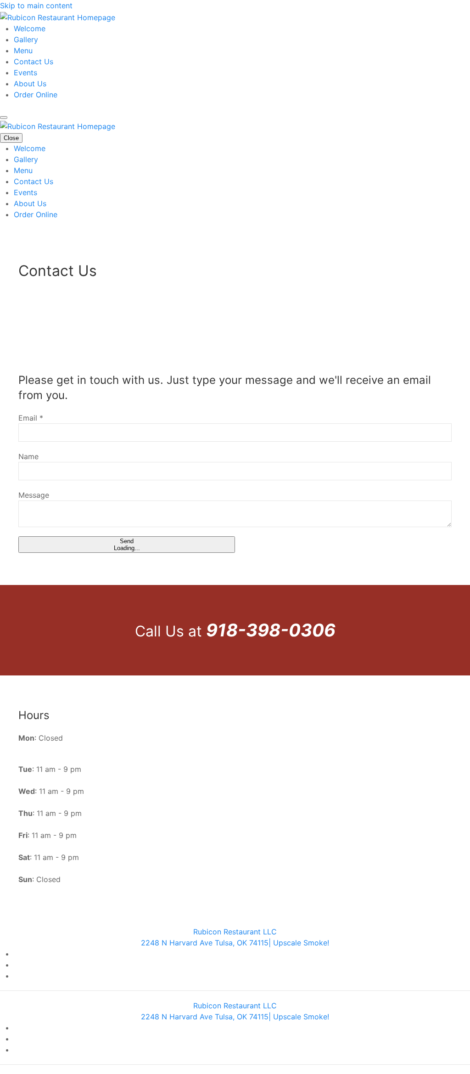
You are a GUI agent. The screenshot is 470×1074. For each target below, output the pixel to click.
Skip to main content (36, 5)
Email (30, 417)
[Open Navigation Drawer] (3, 117)
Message (33, 495)
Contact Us (33, 61)
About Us (30, 83)
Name (28, 456)
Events (25, 72)
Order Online (35, 94)
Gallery (26, 39)
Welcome (29, 28)
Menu (23, 50)
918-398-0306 (271, 630)
